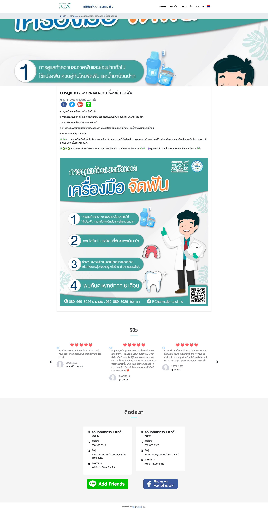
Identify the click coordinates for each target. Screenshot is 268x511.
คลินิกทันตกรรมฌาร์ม (98, 6)
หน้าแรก (163, 6)
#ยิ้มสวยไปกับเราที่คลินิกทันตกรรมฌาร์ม (90, 148)
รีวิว (191, 6)
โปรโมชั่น (174, 6)
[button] (208, 6)
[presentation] (51, 361)
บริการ (184, 6)
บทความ (200, 6)
